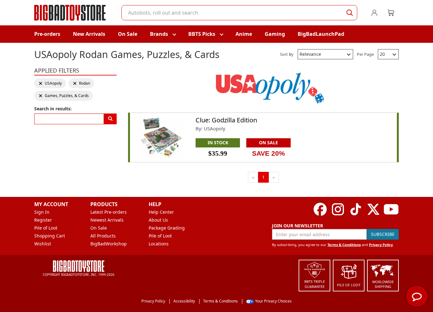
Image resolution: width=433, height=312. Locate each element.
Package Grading (167, 228)
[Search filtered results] (110, 119)
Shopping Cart (49, 236)
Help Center (161, 212)
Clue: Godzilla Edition (226, 120)
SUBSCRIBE (383, 234)
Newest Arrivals (107, 220)
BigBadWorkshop (108, 244)
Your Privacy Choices (273, 301)
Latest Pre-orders (108, 212)
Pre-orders (47, 33)
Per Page (365, 54)
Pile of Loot (45, 228)
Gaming (275, 33)
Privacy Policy (381, 244)
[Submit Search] (349, 12)
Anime (244, 33)
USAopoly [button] (50, 83)
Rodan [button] (82, 83)
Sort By (287, 54)
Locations (159, 244)
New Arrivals (89, 33)
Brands (159, 33)
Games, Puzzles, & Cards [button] (63, 95)
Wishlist (42, 244)
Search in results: (53, 109)
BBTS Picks (201, 33)
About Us (158, 220)
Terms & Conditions (344, 244)
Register (43, 220)
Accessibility (184, 301)
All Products (103, 236)
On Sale (127, 33)
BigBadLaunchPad (321, 33)
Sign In (41, 212)
